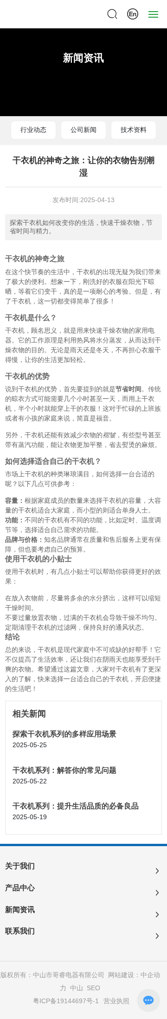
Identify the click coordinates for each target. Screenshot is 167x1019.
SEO (93, 988)
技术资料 (134, 129)
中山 (76, 988)
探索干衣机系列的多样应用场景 (64, 734)
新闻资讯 (83, 58)
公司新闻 (83, 129)
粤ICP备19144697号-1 (66, 1001)
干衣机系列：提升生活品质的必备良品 (76, 806)
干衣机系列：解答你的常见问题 (64, 770)
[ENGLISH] (132, 13)
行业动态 (33, 129)
